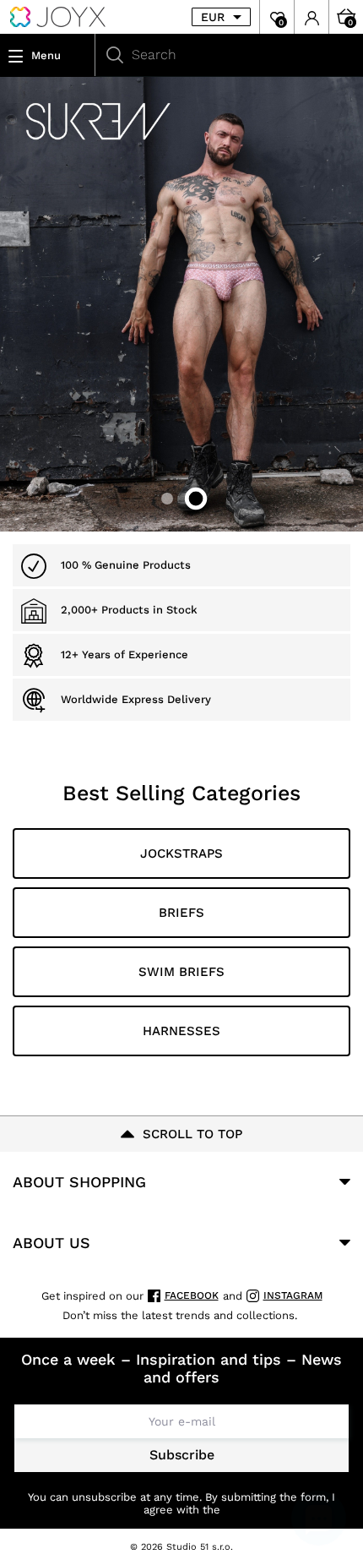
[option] (181, 304)
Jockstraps (181, 853)
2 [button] (196, 498)
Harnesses (181, 1031)
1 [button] (167, 498)
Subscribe (181, 1455)
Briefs (181, 912)
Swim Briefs (181, 971)
